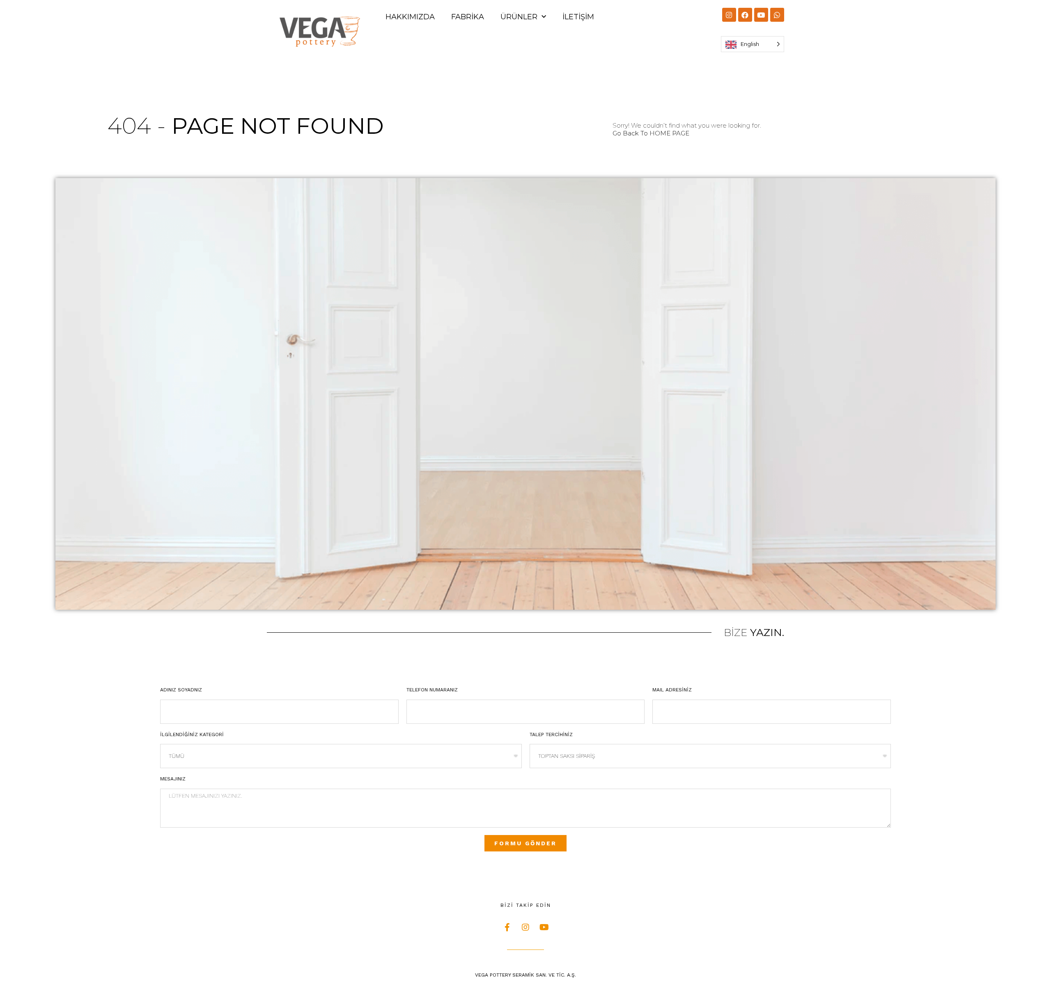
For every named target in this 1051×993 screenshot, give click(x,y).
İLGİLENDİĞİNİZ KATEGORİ (192, 734)
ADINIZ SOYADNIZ (181, 690)
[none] (752, 44)
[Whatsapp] (777, 15)
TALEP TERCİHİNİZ (551, 734)
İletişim (578, 16)
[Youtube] (761, 15)
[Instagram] (729, 15)
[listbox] (752, 44)
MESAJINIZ (173, 779)
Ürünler (518, 16)
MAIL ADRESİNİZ (672, 690)
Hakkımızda (410, 16)
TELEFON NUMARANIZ (432, 690)
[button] (651, 133)
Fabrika (467, 16)
